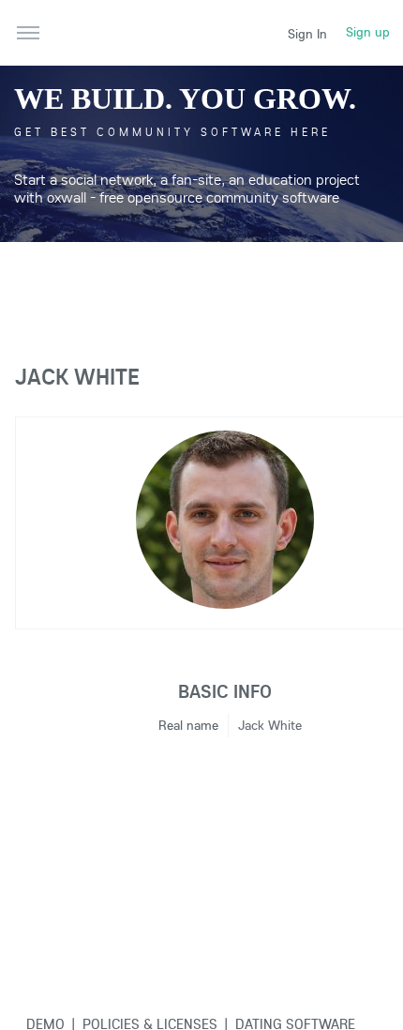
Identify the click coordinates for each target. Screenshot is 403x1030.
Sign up (368, 31)
